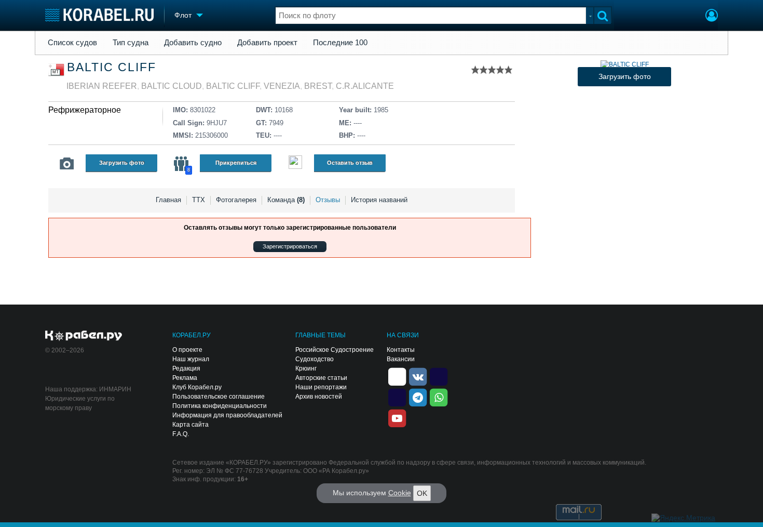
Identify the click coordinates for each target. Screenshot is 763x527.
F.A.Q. (180, 434)
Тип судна (130, 42)
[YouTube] (397, 417)
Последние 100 (340, 42)
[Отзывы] (295, 163)
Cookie (399, 493)
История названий (379, 200)
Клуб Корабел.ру (197, 387)
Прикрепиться (235, 163)
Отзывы (328, 200)
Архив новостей (318, 396)
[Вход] (711, 16)
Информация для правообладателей (227, 415)
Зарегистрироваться (290, 246)
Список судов (72, 42)
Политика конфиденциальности (219, 406)
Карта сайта (190, 424)
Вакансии (401, 359)
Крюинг (306, 368)
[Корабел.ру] (83, 336)
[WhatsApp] (438, 396)
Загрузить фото (121, 163)
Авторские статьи (321, 377)
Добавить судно (193, 42)
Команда (286, 200)
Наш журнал (190, 359)
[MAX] (397, 396)
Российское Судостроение (334, 349)
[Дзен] (397, 375)
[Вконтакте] (417, 375)
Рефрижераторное (84, 110)
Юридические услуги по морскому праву (80, 403)
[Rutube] (438, 375)
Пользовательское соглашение (218, 396)
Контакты (401, 349)
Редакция (186, 368)
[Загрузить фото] (625, 64)
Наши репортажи (321, 387)
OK (422, 493)
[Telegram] (417, 396)
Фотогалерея (236, 200)
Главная (168, 200)
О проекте (187, 349)
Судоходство (314, 359)
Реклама (184, 377)
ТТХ (198, 200)
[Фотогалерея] (67, 163)
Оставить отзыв (350, 163)
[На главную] (99, 14)
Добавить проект (267, 42)
